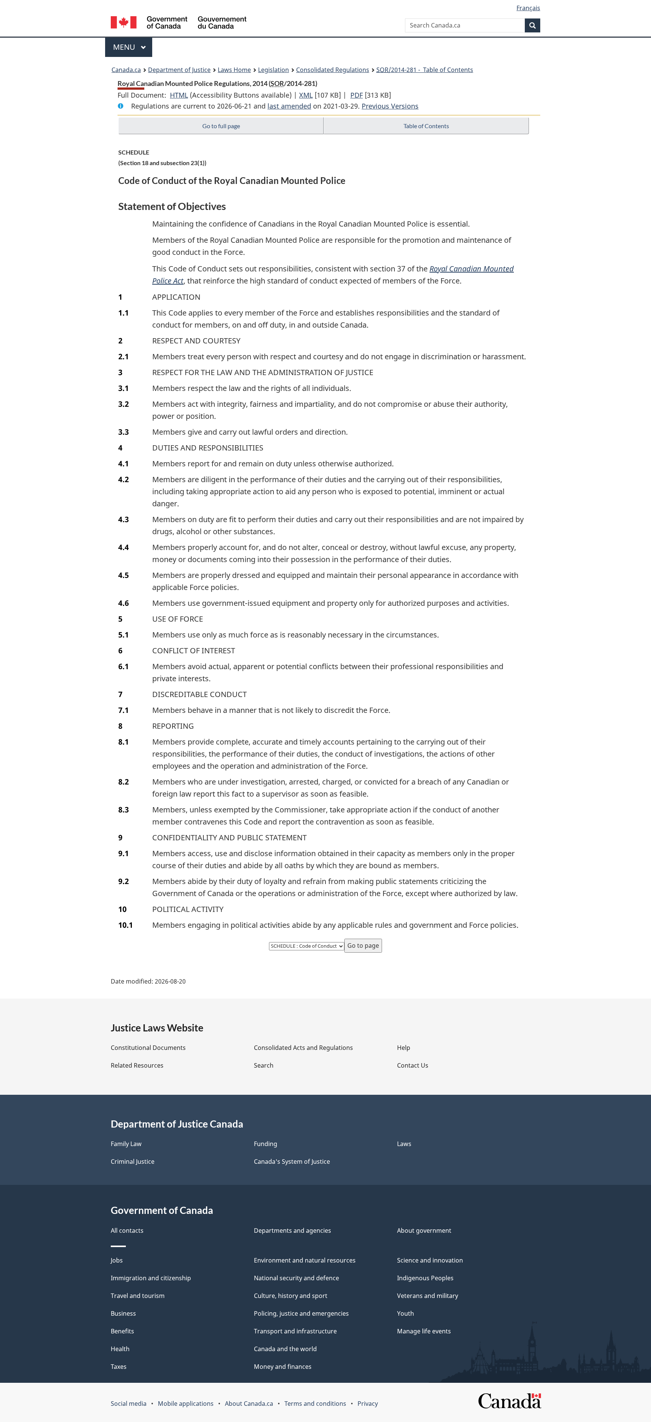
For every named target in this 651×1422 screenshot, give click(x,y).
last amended (289, 105)
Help (403, 1048)
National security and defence (296, 1278)
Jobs (117, 1260)
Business (123, 1313)
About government (424, 1230)
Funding (265, 1144)
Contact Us (412, 1065)
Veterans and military (427, 1296)
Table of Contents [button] (426, 125)
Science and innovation (430, 1260)
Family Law (126, 1144)
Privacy (368, 1403)
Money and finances (283, 1366)
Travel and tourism (138, 1296)
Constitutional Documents (148, 1048)
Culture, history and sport (290, 1296)
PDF (356, 95)
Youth (405, 1313)
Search (264, 1065)
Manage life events (424, 1331)
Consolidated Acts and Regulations (303, 1048)
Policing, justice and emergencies (301, 1313)
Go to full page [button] (221, 125)
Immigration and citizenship (151, 1278)
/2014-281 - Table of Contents (424, 70)
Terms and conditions (315, 1403)
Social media (129, 1403)
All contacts (127, 1230)
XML (306, 95)
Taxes (119, 1366)
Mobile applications (186, 1403)
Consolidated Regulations (332, 70)
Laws (404, 1144)
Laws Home (234, 70)
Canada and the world (285, 1349)
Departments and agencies (292, 1230)
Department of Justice (179, 70)
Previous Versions (390, 105)
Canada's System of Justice (292, 1161)
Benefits (122, 1331)
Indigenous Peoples (425, 1278)
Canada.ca (126, 70)
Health (120, 1349)
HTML (179, 95)
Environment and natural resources (305, 1260)
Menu (125, 47)
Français (528, 8)
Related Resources (137, 1065)
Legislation (273, 70)
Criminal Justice (132, 1161)
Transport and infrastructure (295, 1331)
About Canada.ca (249, 1403)
